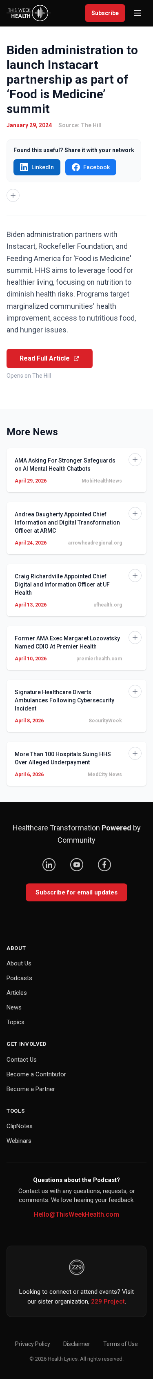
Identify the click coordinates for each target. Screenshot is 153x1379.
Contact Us (22, 1059)
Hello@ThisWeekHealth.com (76, 1214)
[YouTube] (77, 865)
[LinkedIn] (49, 865)
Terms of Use (120, 1344)
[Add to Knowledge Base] (13, 195)
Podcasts (19, 978)
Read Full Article (45, 358)
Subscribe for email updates (76, 892)
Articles (17, 992)
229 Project (108, 1301)
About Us (19, 963)
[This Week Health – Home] (29, 13)
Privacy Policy (32, 1344)
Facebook (96, 167)
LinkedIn (42, 167)
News (14, 1007)
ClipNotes (20, 1126)
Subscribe (105, 13)
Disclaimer (76, 1344)
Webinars (19, 1140)
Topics (15, 1022)
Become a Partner (31, 1089)
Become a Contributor (36, 1074)
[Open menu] (137, 13)
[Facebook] (104, 865)
